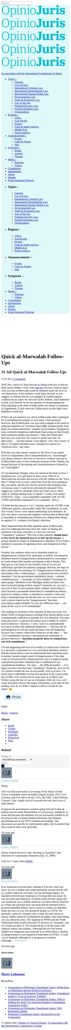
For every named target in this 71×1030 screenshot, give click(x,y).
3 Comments (19, 379)
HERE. (29, 861)
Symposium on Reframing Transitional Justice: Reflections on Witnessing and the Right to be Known (38, 989)
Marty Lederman (13, 974)
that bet (39, 387)
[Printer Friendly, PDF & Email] (13, 700)
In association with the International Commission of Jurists (31, 73)
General (13, 712)
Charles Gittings (9, 780)
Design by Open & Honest (32, 1022)
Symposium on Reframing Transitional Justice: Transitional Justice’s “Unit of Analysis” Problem (38, 995)
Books (4, 712)
